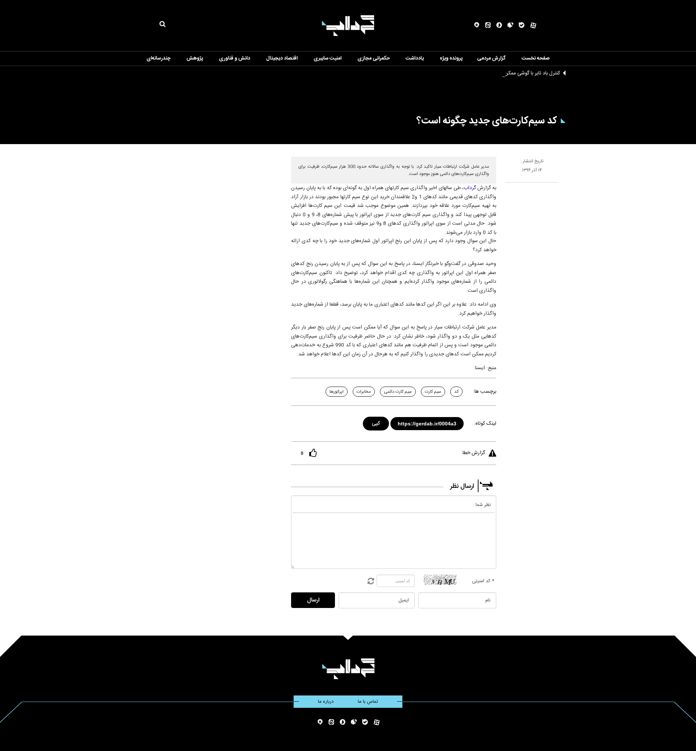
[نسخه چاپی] (508, 185)
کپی (376, 422)
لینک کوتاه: (485, 423)
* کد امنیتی (483, 581)
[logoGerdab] (348, 668)
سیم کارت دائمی (398, 391)
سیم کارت (433, 391)
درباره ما (326, 702)
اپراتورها (337, 391)
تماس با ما (368, 702)
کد (456, 391)
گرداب (470, 188)
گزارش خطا (474, 453)
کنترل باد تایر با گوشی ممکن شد (528, 73)
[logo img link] (348, 25)
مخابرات (364, 391)
